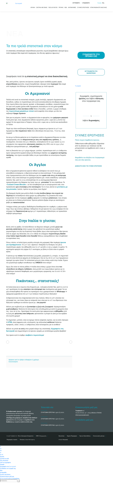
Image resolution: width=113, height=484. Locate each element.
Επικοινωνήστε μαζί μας (98, 7)
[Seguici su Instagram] (96, 425)
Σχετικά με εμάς (41, 7)
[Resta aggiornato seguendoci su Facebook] (77, 425)
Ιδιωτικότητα (61, 436)
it (0, 446)
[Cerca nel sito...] (93, 3)
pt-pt (1, 454)
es (0, 448)
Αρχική (33, 7)
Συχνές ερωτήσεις (83, 7)
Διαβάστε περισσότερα (34, 335)
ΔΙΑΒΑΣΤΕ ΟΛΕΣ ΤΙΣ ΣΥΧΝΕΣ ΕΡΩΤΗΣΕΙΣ (88, 166)
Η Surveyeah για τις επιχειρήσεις (9, 478)
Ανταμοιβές (72, 7)
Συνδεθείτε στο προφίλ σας (8, 468)
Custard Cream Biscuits (16, 185)
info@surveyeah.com (82, 415)
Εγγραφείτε (76, 3)
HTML (10, 322)
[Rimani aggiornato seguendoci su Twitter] (84, 425)
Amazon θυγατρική (63, 439)
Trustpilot (78, 86)
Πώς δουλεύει (52, 7)
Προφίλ (61, 7)
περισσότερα (21, 111)
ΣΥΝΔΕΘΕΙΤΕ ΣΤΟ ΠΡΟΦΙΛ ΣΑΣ (91, 55)
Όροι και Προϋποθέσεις (84, 436)
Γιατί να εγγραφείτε (5, 462)
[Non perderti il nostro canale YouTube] (102, 425)
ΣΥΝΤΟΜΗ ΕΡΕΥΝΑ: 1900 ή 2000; (52, 412)
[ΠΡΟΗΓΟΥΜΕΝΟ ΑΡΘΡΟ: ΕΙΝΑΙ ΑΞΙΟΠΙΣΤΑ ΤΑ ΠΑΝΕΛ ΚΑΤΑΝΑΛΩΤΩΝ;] (7, 342)
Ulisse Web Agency (30, 439)
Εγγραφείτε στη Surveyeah (8, 466)
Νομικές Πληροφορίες (72, 436)
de (1, 450)
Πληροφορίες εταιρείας (12, 439)
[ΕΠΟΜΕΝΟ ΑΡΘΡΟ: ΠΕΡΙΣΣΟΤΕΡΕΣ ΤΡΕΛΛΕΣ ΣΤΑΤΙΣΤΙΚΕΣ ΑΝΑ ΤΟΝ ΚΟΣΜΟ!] (70, 342)
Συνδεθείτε (86, 3)
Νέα (65, 7)
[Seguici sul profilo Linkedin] (90, 425)
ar (0, 452)
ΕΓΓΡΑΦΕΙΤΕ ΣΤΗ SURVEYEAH (91, 72)
